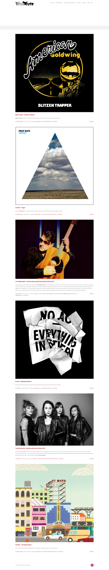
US (56, 214)
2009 (45, 551)
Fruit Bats (50, 214)
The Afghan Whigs (65, 293)
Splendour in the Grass (54, 293)
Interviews (36, 293)
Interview (47, 293)
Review (51, 551)
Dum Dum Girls (44, 458)
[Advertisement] (54, 16)
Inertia (44, 293)
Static (52, 458)
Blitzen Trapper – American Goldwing (24, 115)
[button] (91, 2)
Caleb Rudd (18, 293)
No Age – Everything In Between (23, 381)
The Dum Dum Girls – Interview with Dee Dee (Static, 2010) (30, 448)
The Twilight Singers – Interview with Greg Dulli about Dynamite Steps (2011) (34, 281)
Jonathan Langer (19, 121)
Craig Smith (18, 388)
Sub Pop (50, 121)
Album (47, 121)
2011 (44, 121)
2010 (43, 388)
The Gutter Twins (72, 293)
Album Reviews (38, 121)
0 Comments (55, 121)
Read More (92, 121)
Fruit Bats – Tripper (20, 207)
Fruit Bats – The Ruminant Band (23, 545)
